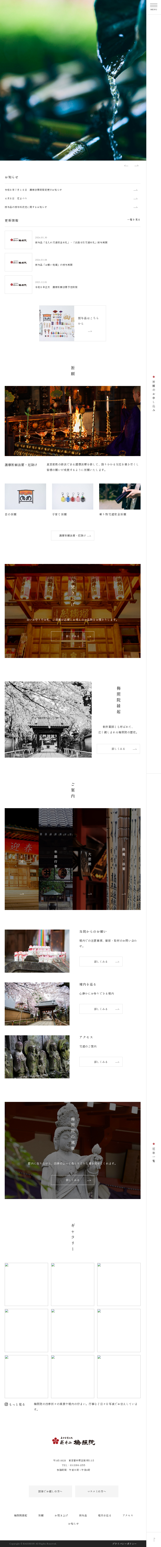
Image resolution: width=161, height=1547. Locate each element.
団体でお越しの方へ (50, 1491)
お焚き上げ (61, 1515)
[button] (126, 165)
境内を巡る (104, 1515)
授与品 (83, 1515)
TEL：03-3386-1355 (73, 1465)
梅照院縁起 (20, 1515)
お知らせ (73, 1523)
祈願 (41, 1515)
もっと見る (17, 1404)
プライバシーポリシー (124, 1543)
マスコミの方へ (96, 1491)
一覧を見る (134, 219)
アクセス (128, 1515)
